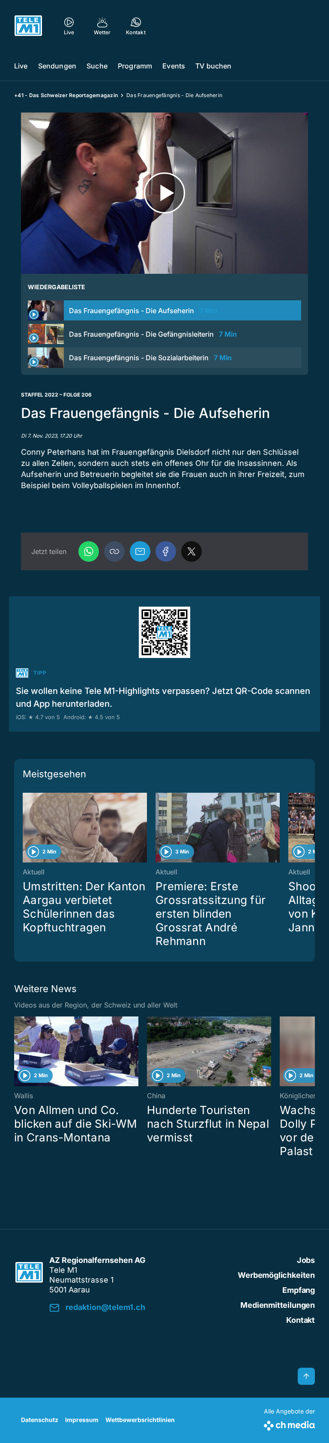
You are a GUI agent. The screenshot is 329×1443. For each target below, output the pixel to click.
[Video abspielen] (164, 193)
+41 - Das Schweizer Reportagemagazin (66, 95)
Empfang (298, 1290)
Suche (97, 66)
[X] (191, 551)
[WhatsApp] (88, 551)
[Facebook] (166, 551)
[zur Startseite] (28, 25)
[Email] (140, 551)
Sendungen (57, 66)
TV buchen (213, 66)
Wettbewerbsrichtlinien (140, 1419)
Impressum (82, 1419)
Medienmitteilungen (277, 1305)
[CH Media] (289, 1424)
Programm (135, 66)
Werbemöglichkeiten (276, 1275)
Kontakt (300, 1320)
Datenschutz (39, 1419)
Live (21, 66)
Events (173, 66)
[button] (114, 551)
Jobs (306, 1260)
